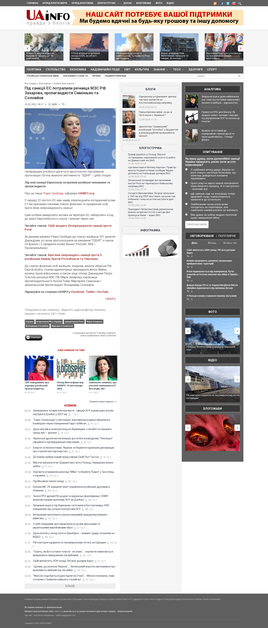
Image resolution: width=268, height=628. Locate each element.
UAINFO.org (86, 193)
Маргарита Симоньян (62, 326)
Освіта (118, 599)
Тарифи (96, 76)
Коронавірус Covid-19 (75, 76)
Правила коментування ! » (102, 401)
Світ (127, 69)
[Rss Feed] (215, 4)
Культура (142, 69)
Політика (34, 69)
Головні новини (41, 599)
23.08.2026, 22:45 (137, 218)
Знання (158, 70)
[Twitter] (227, 4)
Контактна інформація (44, 615)
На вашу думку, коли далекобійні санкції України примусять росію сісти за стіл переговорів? (212, 161)
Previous (26, 48)
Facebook (77, 292)
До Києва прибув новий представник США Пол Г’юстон (66, 456)
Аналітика (212, 89)
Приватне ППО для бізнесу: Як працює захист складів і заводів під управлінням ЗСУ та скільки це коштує (221, 117)
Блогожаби (143, 3)
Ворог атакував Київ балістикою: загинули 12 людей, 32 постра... (174, 56)
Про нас (28, 615)
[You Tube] (233, 4)
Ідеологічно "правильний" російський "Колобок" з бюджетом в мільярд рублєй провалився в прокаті (158, 131)
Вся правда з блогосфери (38, 83)
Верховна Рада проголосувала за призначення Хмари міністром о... (223, 56)
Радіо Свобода (53, 193)
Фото (159, 3)
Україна (29, 321)
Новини (70, 405)
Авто (125, 599)
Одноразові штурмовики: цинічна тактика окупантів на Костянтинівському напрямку (157, 99)
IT (130, 599)
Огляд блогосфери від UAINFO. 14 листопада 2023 (70, 385)
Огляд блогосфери (54, 3)
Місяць (212, 242)
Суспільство (55, 69)
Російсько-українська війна (43, 76)
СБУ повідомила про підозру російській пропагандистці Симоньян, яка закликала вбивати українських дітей (37, 390)
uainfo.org (58, 611)
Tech (175, 70)
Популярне (227, 236)
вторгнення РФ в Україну (49, 321)
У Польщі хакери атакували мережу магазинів (211, 296)
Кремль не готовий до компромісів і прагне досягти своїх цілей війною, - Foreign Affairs (218, 135)
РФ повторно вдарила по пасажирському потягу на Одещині (69, 542)
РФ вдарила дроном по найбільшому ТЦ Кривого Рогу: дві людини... (133, 56)
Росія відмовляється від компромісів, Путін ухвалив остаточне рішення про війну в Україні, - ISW (213, 274)
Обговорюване (202, 236)
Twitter (90, 292)
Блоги (150, 89)
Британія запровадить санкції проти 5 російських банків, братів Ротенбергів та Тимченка (63, 257)
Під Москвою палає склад (48, 481)
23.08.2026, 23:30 (137, 176)
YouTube (102, 292)
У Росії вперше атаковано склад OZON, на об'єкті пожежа (85, 56)
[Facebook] (221, 4)
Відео (170, 3)
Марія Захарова (94, 321)
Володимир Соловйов (37, 326)
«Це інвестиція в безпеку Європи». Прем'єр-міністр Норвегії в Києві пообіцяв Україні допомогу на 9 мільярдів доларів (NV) (152, 170)
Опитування (212, 152)
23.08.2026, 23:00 (137, 205)
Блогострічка (105, 3)
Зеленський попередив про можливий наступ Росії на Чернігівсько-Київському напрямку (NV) (150, 183)
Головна (32, 3)
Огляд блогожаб (82, 3)
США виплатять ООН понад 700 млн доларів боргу (63, 560)
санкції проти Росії (74, 321)
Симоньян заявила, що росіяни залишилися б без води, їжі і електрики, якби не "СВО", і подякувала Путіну (102, 390)
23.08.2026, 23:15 (137, 189)
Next (241, 48)
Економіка (78, 69)
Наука (102, 599)
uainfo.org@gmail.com (65, 615)
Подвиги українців (115, 76)
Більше (70, 586)
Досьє (127, 3)
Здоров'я (196, 69)
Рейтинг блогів (202, 599)
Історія (110, 599)
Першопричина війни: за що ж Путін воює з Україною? (155, 113)
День (194, 242)
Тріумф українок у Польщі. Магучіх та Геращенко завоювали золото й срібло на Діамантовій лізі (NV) (152, 157)
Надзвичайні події (105, 69)
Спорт (212, 69)
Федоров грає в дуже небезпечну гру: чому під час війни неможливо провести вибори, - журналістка (221, 99)
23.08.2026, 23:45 (137, 163)
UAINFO (111, 299)
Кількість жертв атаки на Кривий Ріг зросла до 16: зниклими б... (40, 56)
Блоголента (188, 599)
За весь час (230, 242)
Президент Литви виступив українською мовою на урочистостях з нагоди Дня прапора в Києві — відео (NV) (150, 212)
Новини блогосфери (63, 83)
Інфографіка (150, 230)
